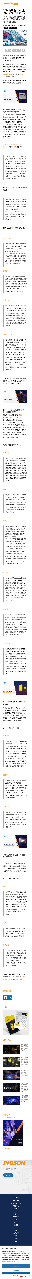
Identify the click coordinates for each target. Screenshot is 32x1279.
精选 (10, 27)
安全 (16, 1241)
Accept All (16, 1266)
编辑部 (16, 1209)
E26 (4, 129)
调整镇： (6, 489)
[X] (13, 50)
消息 (15, 27)
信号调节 (16, 1233)
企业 (16, 1219)
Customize (16, 1270)
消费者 (16, 1225)
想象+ (16, 1230)
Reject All (16, 1275)
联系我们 (8, 1175)
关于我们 (16, 1198)
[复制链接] (19, 50)
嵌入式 (16, 1222)
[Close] (30, 1247)
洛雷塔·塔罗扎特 (11, 25)
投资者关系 (16, 1200)
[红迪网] (16, 50)
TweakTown (7, 238)
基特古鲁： (6, 271)
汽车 (16, 1236)
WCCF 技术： (7, 609)
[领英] (9, 50)
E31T (16, 72)
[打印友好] (23, 50)
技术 (16, 1214)
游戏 (16, 1238)
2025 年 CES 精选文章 (11, 144)
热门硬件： (6, 572)
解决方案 (16, 1217)
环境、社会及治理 (16, 1203)
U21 (20, 72)
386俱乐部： (7, 643)
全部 (6, 27)
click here (11, 1259)
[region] (16, 1262)
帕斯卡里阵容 (9, 74)
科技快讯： (6, 300)
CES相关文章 (13, 187)
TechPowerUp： (8, 334)
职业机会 (16, 1206)
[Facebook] (6, 50)
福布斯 (17, 64)
